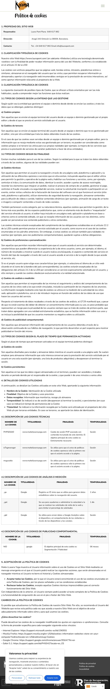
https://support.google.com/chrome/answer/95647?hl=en (47, 640)
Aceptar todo (52, 678)
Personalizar (17, 678)
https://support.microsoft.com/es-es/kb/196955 (44, 630)
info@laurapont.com (65, 46)
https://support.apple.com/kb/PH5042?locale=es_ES (38, 643)
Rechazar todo (34, 678)
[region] (34, 666)
